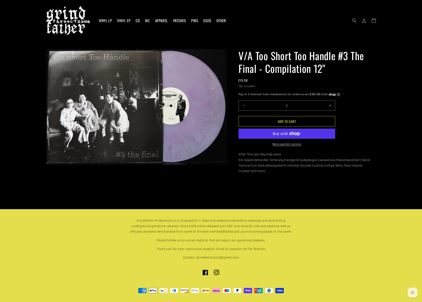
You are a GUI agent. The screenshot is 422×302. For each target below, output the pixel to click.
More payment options (287, 144)
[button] (354, 20)
